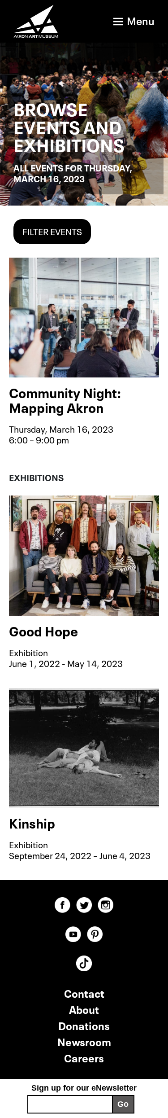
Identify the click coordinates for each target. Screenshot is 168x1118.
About (84, 1009)
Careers (84, 1057)
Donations (84, 1025)
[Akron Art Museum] (36, 21)
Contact (84, 992)
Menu (141, 20)
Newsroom (84, 1041)
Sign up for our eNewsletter (84, 1087)
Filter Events (52, 230)
